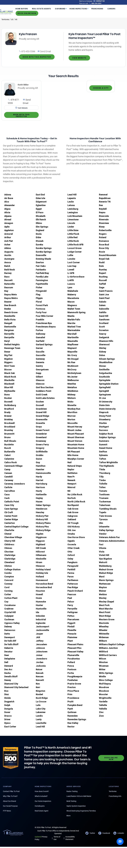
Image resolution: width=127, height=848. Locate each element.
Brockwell (9, 423)
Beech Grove (10, 312)
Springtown (105, 394)
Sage (101, 287)
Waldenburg (105, 566)
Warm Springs (106, 580)
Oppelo (71, 541)
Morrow (71, 416)
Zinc (101, 712)
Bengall (8, 323)
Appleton (9, 230)
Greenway (41, 441)
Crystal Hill (10, 612)
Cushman (9, 619)
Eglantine (41, 205)
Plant (70, 640)
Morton (71, 419)
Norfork (71, 498)
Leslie (70, 201)
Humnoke (41, 601)
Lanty (39, 719)
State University (107, 409)
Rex (101, 205)
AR (16, 19)
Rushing (103, 276)
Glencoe (40, 383)
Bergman (9, 330)
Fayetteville (42, 284)
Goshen (40, 401)
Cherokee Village (13, 537)
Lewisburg (72, 209)
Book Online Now (27, 13)
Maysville (72, 351)
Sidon (102, 355)
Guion (39, 458)
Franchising (97, 9)
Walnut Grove (106, 569)
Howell (39, 594)
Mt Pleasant (73, 451)
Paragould (72, 566)
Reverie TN (105, 201)
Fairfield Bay (42, 273)
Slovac (102, 366)
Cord (6, 587)
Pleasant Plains (75, 644)
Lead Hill (40, 726)
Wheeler (103, 630)
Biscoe (8, 369)
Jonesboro (41, 658)
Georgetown (42, 369)
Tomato (103, 491)
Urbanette (104, 526)
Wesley (102, 598)
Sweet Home (105, 448)
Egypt (39, 209)
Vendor (103, 533)
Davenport (9, 637)
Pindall (71, 626)
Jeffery (39, 640)
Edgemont (41, 201)
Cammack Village (13, 466)
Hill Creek (41, 548)
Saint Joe (104, 294)
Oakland (71, 519)
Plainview (72, 637)
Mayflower (72, 344)
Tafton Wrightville (108, 462)
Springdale (104, 380)
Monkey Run (73, 409)
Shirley (102, 348)
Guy (38, 462)
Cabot (7, 455)
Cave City (9, 505)
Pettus (70, 616)
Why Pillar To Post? (10, 796)
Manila (70, 316)
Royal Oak (104, 258)
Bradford (9, 409)
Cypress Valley (12, 623)
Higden (39, 533)
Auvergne (9, 258)
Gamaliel (40, 337)
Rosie (102, 251)
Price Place (73, 691)
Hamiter (40, 469)
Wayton (103, 587)
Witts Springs (106, 673)
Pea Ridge (72, 587)
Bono (7, 394)
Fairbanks (41, 269)
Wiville (102, 676)
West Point (104, 612)
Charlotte (9, 530)
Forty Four (41, 312)
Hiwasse (40, 566)
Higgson (40, 541)
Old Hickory (73, 526)
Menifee (71, 383)
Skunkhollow (105, 362)
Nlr (69, 491)
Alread (7, 219)
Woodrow (104, 687)
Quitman (71, 712)
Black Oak (9, 373)
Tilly (101, 476)
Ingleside (40, 623)
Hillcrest (40, 551)
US (12, 19)
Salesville (104, 308)
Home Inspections (78, 9)
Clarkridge (9, 555)
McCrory (71, 369)
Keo (38, 683)
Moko (70, 401)
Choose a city (101, 88)
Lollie (70, 255)
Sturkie (103, 423)
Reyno (102, 212)
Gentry (39, 366)
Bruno (7, 437)
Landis (39, 715)
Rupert (102, 273)
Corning (8, 591)
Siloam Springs (107, 359)
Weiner (102, 591)
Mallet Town (73, 308)
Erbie (38, 237)
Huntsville (41, 608)
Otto (69, 551)
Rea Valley (72, 723)
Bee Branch (10, 305)
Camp (7, 469)
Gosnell (40, 405)
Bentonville (10, 326)
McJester (72, 376)
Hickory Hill (42, 519)
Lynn (69, 287)
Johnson (40, 648)
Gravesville (41, 419)
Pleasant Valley (75, 651)
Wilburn (103, 640)
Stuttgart (104, 426)
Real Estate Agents (41, 9)
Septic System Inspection (76, 806)
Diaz (6, 694)
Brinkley (8, 419)
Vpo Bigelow (105, 558)
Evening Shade (43, 258)
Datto (7, 633)
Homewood (42, 580)
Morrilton (72, 412)
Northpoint (73, 505)
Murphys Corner (75, 458)
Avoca (7, 262)
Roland (102, 237)
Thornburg (104, 473)
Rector (71, 726)
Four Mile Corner (44, 316)
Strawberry (104, 419)
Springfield (105, 387)
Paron (70, 576)
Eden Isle (40, 198)
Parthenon (72, 580)
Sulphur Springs (107, 437)
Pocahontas (73, 658)
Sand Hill (103, 316)
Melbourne (73, 380)
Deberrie (8, 648)
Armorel (8, 234)
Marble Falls (73, 319)
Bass (7, 276)
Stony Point (105, 416)
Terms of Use (57, 838)
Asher (7, 244)
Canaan (8, 473)
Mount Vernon (74, 441)
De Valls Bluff (11, 644)
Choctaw (8, 551)
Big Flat (8, 355)
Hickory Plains (43, 523)
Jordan (39, 662)
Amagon (8, 223)
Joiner (39, 655)
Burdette (9, 444)
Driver (7, 719)
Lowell (70, 269)
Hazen (39, 501)
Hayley (39, 498)
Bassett (8, 280)
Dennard (8, 666)
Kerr (38, 687)
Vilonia (102, 548)
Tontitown (104, 494)
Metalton (72, 387)
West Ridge (105, 616)
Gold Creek (41, 394)
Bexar (7, 351)
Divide (7, 698)
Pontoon (71, 669)
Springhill (104, 391)
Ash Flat (8, 241)
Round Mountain (107, 255)
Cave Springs (11, 508)
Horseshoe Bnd (44, 587)
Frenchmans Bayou (46, 326)
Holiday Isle (42, 573)
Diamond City (11, 683)
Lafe (38, 705)
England (40, 230)
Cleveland (9, 562)
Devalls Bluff (10, 676)
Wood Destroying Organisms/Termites (81, 811)
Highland (40, 544)
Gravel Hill (41, 412)
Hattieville (41, 494)
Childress (9, 544)
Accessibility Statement (70, 838)
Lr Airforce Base (75, 276)
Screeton (104, 330)
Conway (8, 583)
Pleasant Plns (74, 648)
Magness (72, 305)
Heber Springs (43, 505)
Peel (69, 598)
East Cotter (10, 726)
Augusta (8, 251)
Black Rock (10, 376)
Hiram (39, 562)
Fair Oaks (41, 266)
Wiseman (104, 666)
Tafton (102, 458)
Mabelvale (72, 291)
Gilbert (39, 376)
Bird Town (9, 366)
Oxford (71, 555)
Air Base (8, 198)
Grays (39, 426)
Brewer (8, 416)
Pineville (71, 630)
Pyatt (70, 708)
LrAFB (70, 280)
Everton (40, 262)
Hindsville (41, 558)
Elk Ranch (41, 219)
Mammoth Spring (76, 312)
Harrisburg (41, 483)
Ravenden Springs (76, 719)
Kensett (40, 680)
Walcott (103, 562)
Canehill (8, 476)
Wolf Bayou (105, 683)
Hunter (39, 605)
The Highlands (106, 466)
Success (103, 430)
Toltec (102, 487)
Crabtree (8, 608)
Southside (104, 376)
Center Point (10, 516)
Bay (6, 291)
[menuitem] (21, 9)
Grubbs (39, 455)
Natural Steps (74, 466)
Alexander (9, 205)
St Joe (102, 398)
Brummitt (9, 433)
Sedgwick (104, 337)
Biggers (8, 362)
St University (105, 401)
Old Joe (71, 530)
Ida (37, 612)
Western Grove (106, 619)
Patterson (72, 583)
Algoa (7, 209)
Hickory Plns (42, 526)
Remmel (103, 194)
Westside (104, 623)
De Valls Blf (10, 640)
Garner (39, 348)
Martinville (73, 337)
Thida (102, 469)
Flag (38, 294)
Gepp (38, 373)
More (68, 816)
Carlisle (8, 487)
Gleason (40, 380)
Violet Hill (104, 555)
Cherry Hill (9, 541)
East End (40, 194)
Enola (39, 234)
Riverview (104, 223)
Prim (69, 694)
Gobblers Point (43, 391)
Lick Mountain (74, 216)
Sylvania (103, 455)
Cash (7, 498)
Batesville (9, 284)
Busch (7, 448)
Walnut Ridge (106, 573)
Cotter (7, 594)
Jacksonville (42, 630)
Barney (8, 273)
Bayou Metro (11, 298)
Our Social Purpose (10, 806)
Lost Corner (73, 262)
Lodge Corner (74, 251)
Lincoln (71, 223)
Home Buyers (21, 9)
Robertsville (105, 230)
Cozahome (10, 605)
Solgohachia (105, 373)
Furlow (39, 330)
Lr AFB (70, 273)
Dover (7, 712)
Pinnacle (71, 633)
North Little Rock (76, 501)
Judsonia (41, 666)
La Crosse (41, 701)
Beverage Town (12, 348)
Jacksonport (42, 626)
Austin (7, 255)
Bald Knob (9, 269)
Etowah (39, 241)
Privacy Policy (41, 838)
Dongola (8, 708)
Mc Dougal (73, 359)
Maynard (72, 348)
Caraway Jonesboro (14, 483)
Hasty (39, 491)
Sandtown (104, 319)
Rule (101, 266)
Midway (71, 394)
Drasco (8, 715)
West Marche (106, 608)
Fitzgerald (41, 291)
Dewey (7, 680)
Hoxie (39, 598)
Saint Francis (106, 291)
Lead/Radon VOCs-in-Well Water (78, 796)
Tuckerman (105, 501)
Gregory (40, 448)
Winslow (103, 662)
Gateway (40, 359)
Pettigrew (72, 612)
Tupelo (102, 512)
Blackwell (9, 383)
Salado (102, 301)
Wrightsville (105, 698)
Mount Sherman (75, 437)
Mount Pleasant (75, 433)
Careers (111, 9)
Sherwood (104, 344)
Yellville (103, 705)
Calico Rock (10, 462)
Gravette (40, 423)
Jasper (39, 633)
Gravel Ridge (42, 416)
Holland (40, 576)
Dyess (7, 723)
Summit (103, 444)
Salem (102, 305)
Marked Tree (74, 326)
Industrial (41, 619)
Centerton (9, 523)
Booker (8, 398)
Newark (71, 480)
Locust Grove (74, 248)
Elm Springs (42, 226)
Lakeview (40, 712)
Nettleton (72, 473)
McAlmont (72, 366)
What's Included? (41, 796)
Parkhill (71, 569)
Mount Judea (74, 430)
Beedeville (9, 316)
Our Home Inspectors (43, 801)
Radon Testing (72, 791)
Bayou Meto (10, 294)
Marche (71, 323)
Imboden (40, 616)
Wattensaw (105, 583)
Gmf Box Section (44, 387)
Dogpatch (9, 701)
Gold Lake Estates (45, 398)
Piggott (71, 623)
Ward (101, 576)
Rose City (104, 248)
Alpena (7, 216)
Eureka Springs (44, 248)
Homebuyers (40, 806)
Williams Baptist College (111, 644)
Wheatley (104, 626)
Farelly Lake (42, 276)
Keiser (39, 669)
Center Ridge (11, 519)
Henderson (41, 508)
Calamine (9, 458)
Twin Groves (105, 516)
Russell (103, 280)
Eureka (39, 244)
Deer (6, 655)
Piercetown (73, 619)
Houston (40, 591)
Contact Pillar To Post (11, 791)
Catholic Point (11, 501)
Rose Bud (104, 244)
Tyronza (103, 519)
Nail (69, 462)
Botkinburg (10, 405)
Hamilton (40, 466)
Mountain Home (75, 444)
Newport (71, 483)
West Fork (104, 605)
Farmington (42, 280)
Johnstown (41, 651)
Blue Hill (8, 387)
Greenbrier (41, 433)
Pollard (71, 662)
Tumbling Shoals (108, 508)
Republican (105, 198)
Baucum (8, 287)
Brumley (8, 430)
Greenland (41, 437)
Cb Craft (8, 512)
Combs (8, 573)
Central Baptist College (16, 526)
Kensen (39, 676)
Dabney (8, 626)
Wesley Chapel (106, 601)
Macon (71, 301)
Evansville (41, 255)
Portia (70, 673)
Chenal (7, 533)
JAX (38, 637)
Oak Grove (72, 508)
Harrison (40, 487)
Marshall (72, 334)
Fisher (39, 287)
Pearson (71, 594)
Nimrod (71, 487)
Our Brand (60, 9)
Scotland (103, 323)
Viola (101, 551)
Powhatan (72, 680)
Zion (101, 715)
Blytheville (9, 391)
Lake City (40, 708)
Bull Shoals (10, 441)
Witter (102, 669)
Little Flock (73, 234)
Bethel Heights (12, 344)
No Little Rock (74, 494)
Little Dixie (72, 230)
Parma (70, 573)
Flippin (39, 298)
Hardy (39, 476)
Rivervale (104, 219)
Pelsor (70, 601)
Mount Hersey (74, 426)
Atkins (7, 248)
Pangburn (72, 562)
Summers (104, 441)
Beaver (8, 301)
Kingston (40, 691)
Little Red (72, 237)
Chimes (8, 548)
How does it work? (42, 791)
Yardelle (103, 701)
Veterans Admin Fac (109, 537)
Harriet (39, 480)
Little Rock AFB (75, 244)
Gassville (40, 355)
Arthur (7, 237)
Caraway (8, 480)
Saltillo (102, 312)
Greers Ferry (42, 444)
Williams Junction (108, 648)
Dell (6, 662)
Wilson (102, 658)
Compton (9, 576)
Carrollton (9, 491)
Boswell (8, 401)
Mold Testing (71, 801)
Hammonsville (43, 473)
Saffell (102, 284)
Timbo (102, 480)
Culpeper (9, 616)
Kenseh (39, 673)
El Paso (39, 212)
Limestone (73, 219)
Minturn (71, 398)
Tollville (103, 483)
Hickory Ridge (43, 530)
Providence (73, 698)
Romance (104, 241)
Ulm (101, 523)
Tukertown (104, 505)
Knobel (39, 694)
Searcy (102, 334)
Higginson (41, 537)
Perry (70, 605)
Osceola (71, 544)
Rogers (103, 234)
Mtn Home (72, 455)
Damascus (9, 630)
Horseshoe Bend (44, 583)
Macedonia (73, 298)
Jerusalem (41, 644)
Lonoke (71, 258)
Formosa (40, 308)
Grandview (41, 409)
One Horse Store (76, 537)
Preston (71, 687)
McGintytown (74, 373)
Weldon (103, 594)
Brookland (9, 426)
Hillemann (41, 555)
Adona (7, 194)
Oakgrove (72, 516)
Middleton (72, 391)
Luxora (71, 284)
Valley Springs (106, 530)
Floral (39, 301)
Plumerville (73, 655)
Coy (6, 601)
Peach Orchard (75, 591)
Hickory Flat (42, 516)
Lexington (72, 212)
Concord (8, 580)
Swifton (103, 451)
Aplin (7, 226)
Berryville (9, 334)
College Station (12, 569)
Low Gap (71, 266)
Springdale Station (108, 383)
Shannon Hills (106, 341)
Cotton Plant (10, 598)
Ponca (70, 666)
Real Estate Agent (41, 811)
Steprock (104, 412)
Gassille (40, 351)
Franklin (40, 319)
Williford (103, 651)
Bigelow (8, 359)
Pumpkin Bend (74, 705)
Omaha (71, 533)
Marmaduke (73, 330)
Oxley (70, 558)
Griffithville (42, 451)
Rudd (102, 262)
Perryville (72, 608)
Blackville (9, 380)
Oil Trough (73, 523)
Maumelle (72, 341)
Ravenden (72, 715)
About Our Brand (9, 801)
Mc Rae (71, 362)
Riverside (104, 216)
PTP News (7, 811)
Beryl (7, 341)
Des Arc (8, 669)
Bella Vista (10, 319)
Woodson (104, 691)
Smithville (104, 369)
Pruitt (70, 701)
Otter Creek (73, 548)
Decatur (8, 651)
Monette (71, 405)
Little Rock (73, 241)
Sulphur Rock (106, 433)
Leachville (41, 723)
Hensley (40, 512)
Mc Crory (72, 355)
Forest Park (42, 305)
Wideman (104, 637)
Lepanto (71, 198)
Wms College (106, 680)
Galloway (40, 334)
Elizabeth (40, 216)
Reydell (103, 209)
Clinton (8, 566)
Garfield (40, 341)
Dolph (7, 705)
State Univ (104, 405)
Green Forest (42, 430)
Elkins (39, 223)
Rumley (103, 269)
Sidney (102, 351)
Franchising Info (115, 796)
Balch (7, 266)
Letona (71, 205)
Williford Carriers (108, 655)
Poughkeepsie (74, 676)
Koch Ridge (42, 698)
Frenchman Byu (44, 323)
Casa (7, 494)
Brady (7, 412)
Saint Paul (104, 298)
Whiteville (104, 633)
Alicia (7, 212)
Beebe (7, 308)
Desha (7, 673)
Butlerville (9, 451)
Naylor (70, 469)
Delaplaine (9, 658)
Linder (70, 226)
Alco (6, 201)
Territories (5, 19)
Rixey (102, 226)
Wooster (103, 694)
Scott (102, 326)
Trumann (103, 498)
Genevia (40, 362)
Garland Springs (44, 344)
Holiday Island (43, 569)
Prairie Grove (74, 683)
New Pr (71, 476)
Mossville (72, 423)
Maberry (71, 294)
